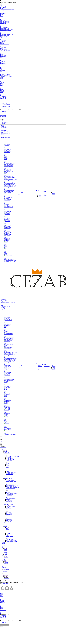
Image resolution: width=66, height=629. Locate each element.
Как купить (6, 557)
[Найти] (1, 4)
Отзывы (1, 599)
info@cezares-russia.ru (4, 583)
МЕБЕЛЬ (7, 528)
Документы (2, 601)
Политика (2, 607)
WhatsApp (4, 111)
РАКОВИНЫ (8, 512)
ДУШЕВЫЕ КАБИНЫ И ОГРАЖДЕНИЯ (13, 456)
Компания (6, 562)
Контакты (2, 600)
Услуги (5, 544)
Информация (2, 602)
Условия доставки (3, 604)
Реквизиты (2, 606)
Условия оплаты (3, 610)
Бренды (5, 549)
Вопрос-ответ (2, 612)
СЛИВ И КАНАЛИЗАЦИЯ (10, 506)
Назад (6, 450)
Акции (1, 594)
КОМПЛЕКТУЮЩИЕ (10, 480)
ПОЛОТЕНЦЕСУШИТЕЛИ (11, 539)
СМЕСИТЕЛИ (8, 471)
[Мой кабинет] (0, 437)
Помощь (1, 608)
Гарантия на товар (3, 605)
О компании (2, 598)
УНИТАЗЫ (8, 517)
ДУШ (7, 491)
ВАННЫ (7, 463)
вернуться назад (3, 592)
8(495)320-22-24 (3, 96)
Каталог (5, 451)
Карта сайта (2, 613)
